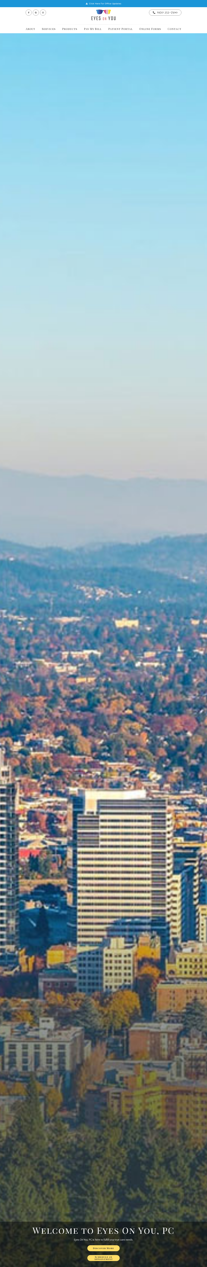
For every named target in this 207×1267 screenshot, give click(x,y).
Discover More (103, 1248)
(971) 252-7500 (167, 12)
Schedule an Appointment (103, 1258)
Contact (174, 29)
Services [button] (49, 29)
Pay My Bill (93, 29)
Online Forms (150, 29)
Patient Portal (120, 29)
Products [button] (69, 29)
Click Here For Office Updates (105, 4)
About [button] (30, 29)
